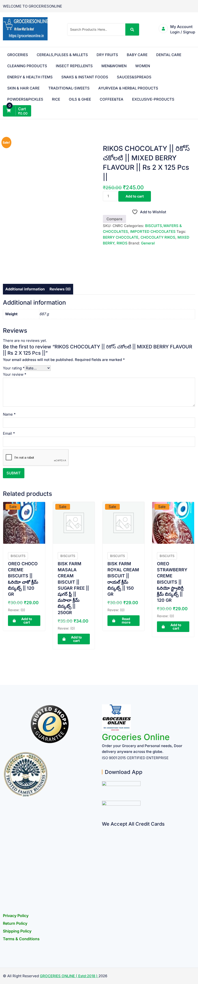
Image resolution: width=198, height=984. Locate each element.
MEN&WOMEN (114, 66)
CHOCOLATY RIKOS (158, 237)
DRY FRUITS (107, 54)
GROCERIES (17, 54)
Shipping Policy (17, 931)
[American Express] (104, 830)
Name (9, 414)
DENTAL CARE (168, 54)
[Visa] (104, 849)
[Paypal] (104, 858)
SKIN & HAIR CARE (23, 88)
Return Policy (15, 923)
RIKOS (122, 243)
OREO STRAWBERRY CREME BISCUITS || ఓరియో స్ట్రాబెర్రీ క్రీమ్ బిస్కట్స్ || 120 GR (172, 582)
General (148, 243)
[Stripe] (104, 886)
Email (9, 433)
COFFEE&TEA (111, 99)
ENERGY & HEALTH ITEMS (30, 77)
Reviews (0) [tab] (60, 289)
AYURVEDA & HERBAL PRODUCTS (128, 88)
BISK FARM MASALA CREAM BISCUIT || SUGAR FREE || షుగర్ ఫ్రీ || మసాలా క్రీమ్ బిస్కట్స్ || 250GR (73, 588)
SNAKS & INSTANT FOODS (84, 77)
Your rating (14, 368)
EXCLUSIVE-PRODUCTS (153, 99)
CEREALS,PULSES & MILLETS (62, 54)
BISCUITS (18, 556)
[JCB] (104, 896)
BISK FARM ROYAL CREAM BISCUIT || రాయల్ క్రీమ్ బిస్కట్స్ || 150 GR (123, 579)
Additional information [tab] (25, 289)
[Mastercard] (104, 839)
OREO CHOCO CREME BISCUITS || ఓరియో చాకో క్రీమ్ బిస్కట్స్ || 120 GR (23, 579)
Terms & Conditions (21, 938)
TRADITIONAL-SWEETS (69, 88)
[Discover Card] (104, 877)
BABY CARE (137, 54)
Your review (14, 374)
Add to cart (135, 196)
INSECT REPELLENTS (74, 66)
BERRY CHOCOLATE (120, 237)
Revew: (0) (16, 610)
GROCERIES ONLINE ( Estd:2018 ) (69, 976)
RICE (56, 99)
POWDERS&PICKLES (25, 99)
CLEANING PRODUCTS (27, 66)
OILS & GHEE (80, 99)
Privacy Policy (15, 915)
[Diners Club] (104, 868)
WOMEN (142, 66)
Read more (126, 620)
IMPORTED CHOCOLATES (153, 231)
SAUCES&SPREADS (134, 77)
